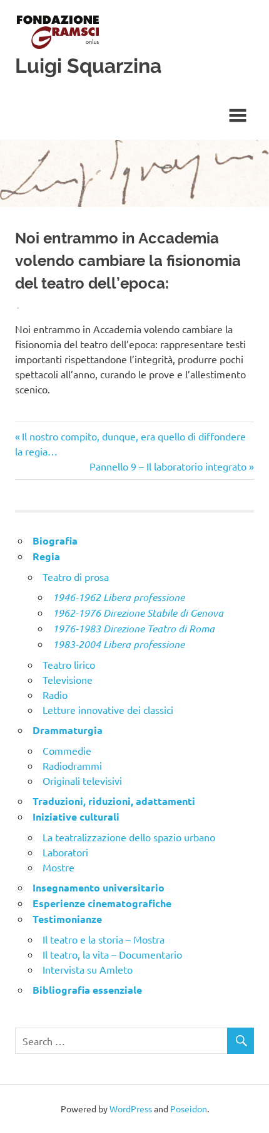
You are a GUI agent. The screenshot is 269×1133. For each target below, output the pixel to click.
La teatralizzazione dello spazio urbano (129, 837)
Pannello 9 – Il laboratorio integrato (167, 466)
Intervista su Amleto (88, 969)
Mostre (58, 867)
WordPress (130, 1108)
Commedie (67, 750)
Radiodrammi (72, 765)
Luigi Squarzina (88, 65)
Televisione (68, 679)
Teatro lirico (69, 664)
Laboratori (65, 852)
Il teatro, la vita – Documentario (112, 954)
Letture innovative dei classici (108, 709)
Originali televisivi (82, 780)
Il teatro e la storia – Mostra (104, 939)
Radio (55, 694)
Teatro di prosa (76, 576)
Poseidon (188, 1108)
